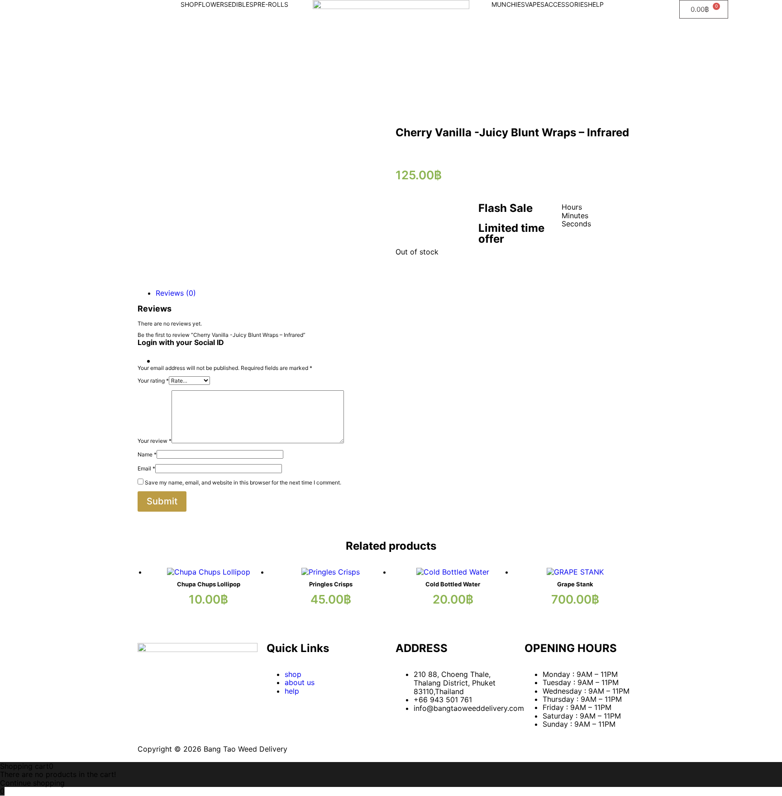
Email (146, 468)
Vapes (534, 4)
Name (147, 454)
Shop (189, 4)
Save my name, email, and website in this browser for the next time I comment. (243, 482)
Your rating (153, 380)
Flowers (213, 4)
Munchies (508, 4)
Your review (155, 441)
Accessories (566, 4)
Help (596, 4)
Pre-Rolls (270, 4)
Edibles (240, 4)
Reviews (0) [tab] (176, 292)
